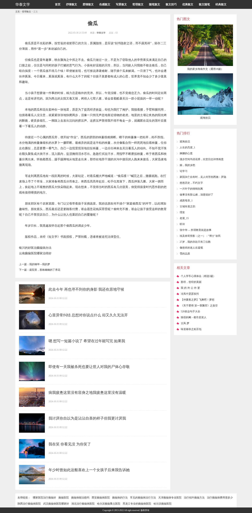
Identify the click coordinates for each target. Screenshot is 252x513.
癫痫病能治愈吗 (80, 497)
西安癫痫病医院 (101, 497)
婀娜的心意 (186, 153)
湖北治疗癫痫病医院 (83, 503)
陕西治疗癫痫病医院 (29, 503)
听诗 (182, 224)
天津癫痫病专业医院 (170, 497)
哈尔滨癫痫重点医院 (108, 503)
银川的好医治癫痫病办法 (35, 247)
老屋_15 (184, 218)
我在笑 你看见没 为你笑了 (70, 444)
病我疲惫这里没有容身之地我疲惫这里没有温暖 (87, 392)
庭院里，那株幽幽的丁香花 (44, 269)
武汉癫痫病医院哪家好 (56, 503)
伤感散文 (104, 4)
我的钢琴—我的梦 (39, 264)
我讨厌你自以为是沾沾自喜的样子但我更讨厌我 (87, 418)
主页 (17, 11)
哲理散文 (138, 4)
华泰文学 (101, 33)
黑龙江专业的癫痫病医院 (137, 503)
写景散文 (121, 4)
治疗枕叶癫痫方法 (194, 497)
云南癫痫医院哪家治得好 (35, 253)
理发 (182, 212)
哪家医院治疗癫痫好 (44, 497)
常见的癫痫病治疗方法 (143, 497)
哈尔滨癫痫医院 (162, 503)
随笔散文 (154, 4)
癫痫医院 (63, 497)
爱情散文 (88, 4)
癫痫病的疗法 (120, 497)
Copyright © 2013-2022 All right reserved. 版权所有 (126, 510)
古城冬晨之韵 (187, 206)
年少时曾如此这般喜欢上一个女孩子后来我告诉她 (89, 470)
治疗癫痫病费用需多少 (220, 497)
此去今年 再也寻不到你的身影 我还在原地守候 (86, 289)
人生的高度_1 (187, 147)
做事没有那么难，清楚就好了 (196, 194)
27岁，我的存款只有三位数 (195, 241)
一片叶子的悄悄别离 (191, 188)
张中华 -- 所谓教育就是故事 (195, 230)
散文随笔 (204, 4)
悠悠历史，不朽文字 (191, 183)
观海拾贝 (185, 141)
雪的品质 (185, 253)
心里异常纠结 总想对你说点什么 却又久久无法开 (88, 315)
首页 (58, 4)
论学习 (183, 171)
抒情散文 (71, 4)
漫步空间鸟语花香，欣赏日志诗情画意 (202, 159)
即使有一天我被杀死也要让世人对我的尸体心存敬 (89, 367)
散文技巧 (171, 4)
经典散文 (221, 4)
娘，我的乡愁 (187, 165)
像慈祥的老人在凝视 (191, 247)
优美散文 (187, 4)
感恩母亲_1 (186, 200)
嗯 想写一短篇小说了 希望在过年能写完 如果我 (87, 341)
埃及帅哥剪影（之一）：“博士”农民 (200, 236)
